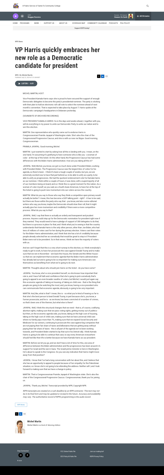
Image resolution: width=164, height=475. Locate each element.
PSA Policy (125, 23)
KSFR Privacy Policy (97, 456)
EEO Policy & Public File (69, 456)
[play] (15, 16)
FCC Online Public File (68, 451)
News (36, 23)
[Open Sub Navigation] (31, 23)
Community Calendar (97, 23)
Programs (24, 23)
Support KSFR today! (82, 28)
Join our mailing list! (97, 451)
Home (15, 23)
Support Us (49, 23)
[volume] (22, 16)
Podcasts (113, 23)
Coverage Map (78, 23)
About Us (63, 23)
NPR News (19, 41)
